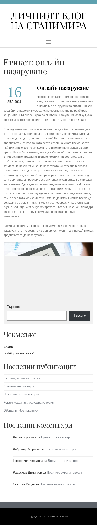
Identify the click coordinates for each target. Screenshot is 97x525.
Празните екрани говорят (21, 394)
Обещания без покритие (21, 410)
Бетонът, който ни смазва (22, 378)
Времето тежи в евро (19, 386)
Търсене (13, 307)
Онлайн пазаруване (63, 87)
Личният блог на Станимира (48, 20)
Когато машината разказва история (29, 402)
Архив (8, 347)
